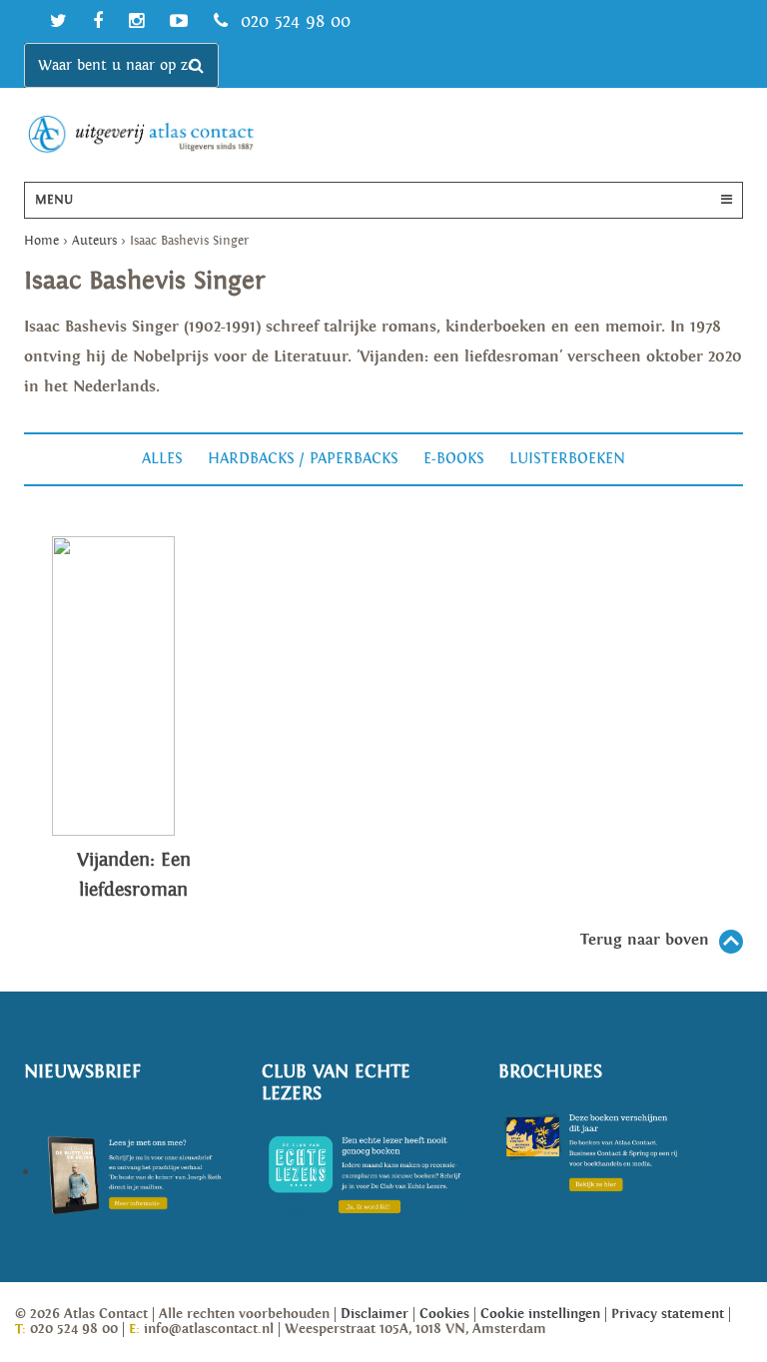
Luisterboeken (567, 458)
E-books (453, 458)
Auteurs (94, 241)
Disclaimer (374, 1314)
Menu (54, 200)
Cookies (444, 1314)
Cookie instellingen (540, 1314)
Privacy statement (667, 1314)
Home (41, 241)
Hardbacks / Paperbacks (303, 458)
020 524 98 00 (293, 21)
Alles (162, 458)
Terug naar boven (644, 940)
